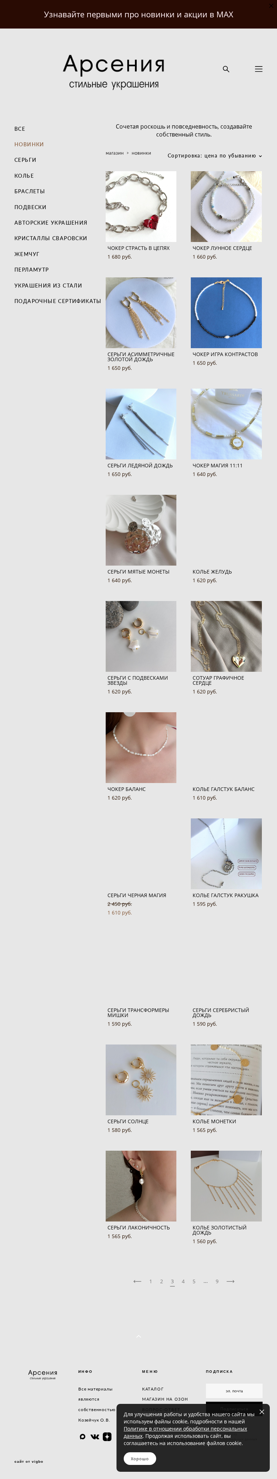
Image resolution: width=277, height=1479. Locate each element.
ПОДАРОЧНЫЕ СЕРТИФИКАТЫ (58, 301)
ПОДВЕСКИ (30, 207)
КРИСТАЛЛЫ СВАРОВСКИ (51, 238)
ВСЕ (19, 129)
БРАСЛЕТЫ (29, 191)
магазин (115, 152)
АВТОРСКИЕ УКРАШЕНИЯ (51, 223)
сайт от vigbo (28, 1461)
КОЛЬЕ (24, 176)
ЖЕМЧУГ (27, 254)
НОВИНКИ (29, 144)
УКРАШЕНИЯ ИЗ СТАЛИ (48, 285)
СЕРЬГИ (25, 160)
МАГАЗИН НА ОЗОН (165, 1399)
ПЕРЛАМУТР (31, 270)
